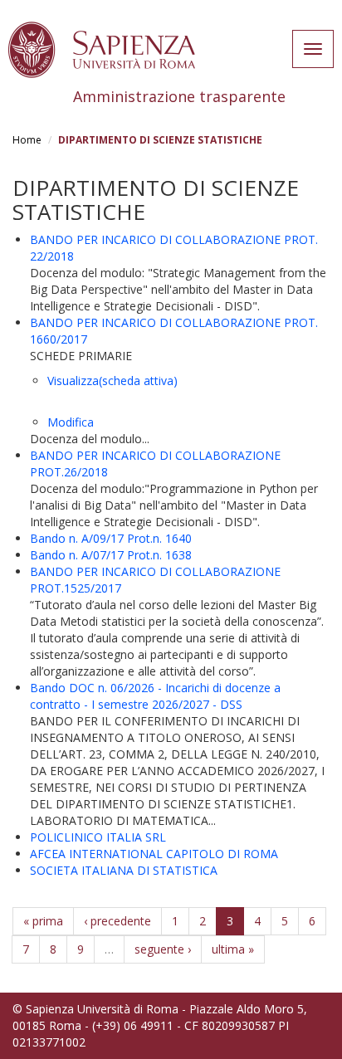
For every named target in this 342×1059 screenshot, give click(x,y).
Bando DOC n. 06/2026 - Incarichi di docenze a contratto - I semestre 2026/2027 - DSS (155, 696)
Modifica (70, 422)
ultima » (233, 949)
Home (27, 140)
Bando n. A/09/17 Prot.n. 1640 (111, 538)
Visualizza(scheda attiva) (112, 380)
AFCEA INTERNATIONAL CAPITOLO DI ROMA (154, 853)
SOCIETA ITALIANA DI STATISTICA (123, 870)
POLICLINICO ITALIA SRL (98, 837)
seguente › (162, 949)
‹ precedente (117, 921)
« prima (43, 921)
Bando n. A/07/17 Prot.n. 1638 (111, 555)
